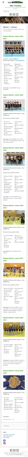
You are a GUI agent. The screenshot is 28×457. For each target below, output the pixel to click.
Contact (17, 14)
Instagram (14, 14)
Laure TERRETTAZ (19, 60)
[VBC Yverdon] (14, 19)
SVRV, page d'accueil (7, 435)
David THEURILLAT (14, 58)
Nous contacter (6, 437)
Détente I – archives (10, 27)
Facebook (11, 14)
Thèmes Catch (19, 454)
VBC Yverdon (15, 6)
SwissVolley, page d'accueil (9, 434)
